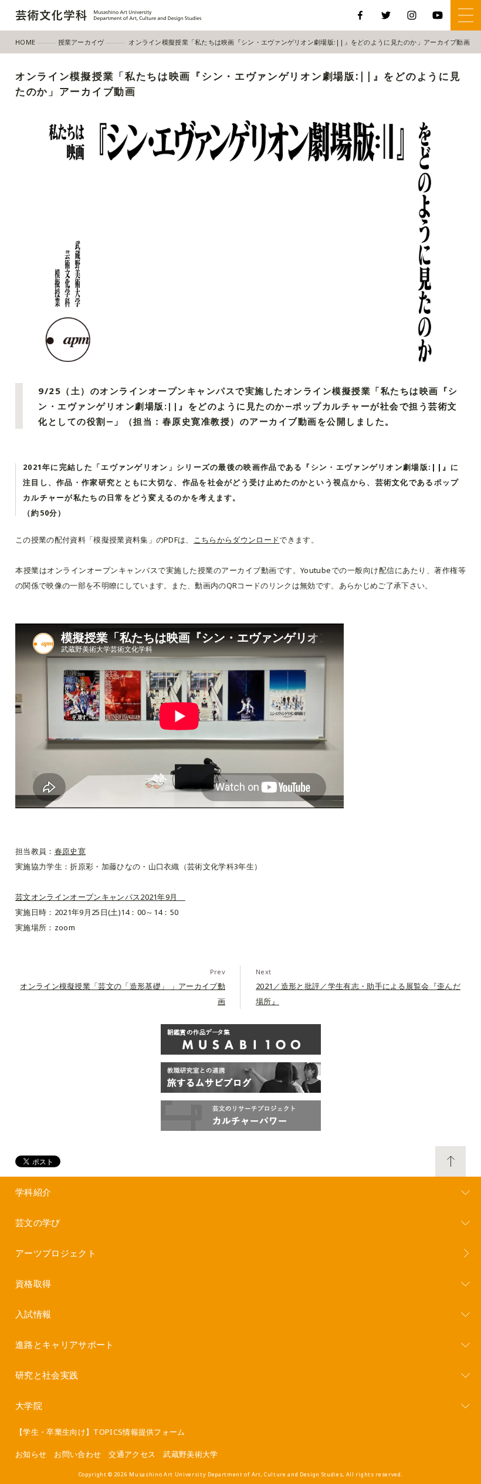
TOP (450, 1161)
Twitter (386, 15)
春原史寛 (70, 851)
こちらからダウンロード (237, 539)
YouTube (437, 15)
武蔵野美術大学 (190, 1454)
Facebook (360, 15)
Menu (465, 15)
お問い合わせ (77, 1454)
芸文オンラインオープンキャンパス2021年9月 (100, 897)
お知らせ (30, 1454)
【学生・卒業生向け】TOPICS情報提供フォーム (100, 1432)
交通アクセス (132, 1454)
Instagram (412, 15)
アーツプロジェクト (55, 1253)
